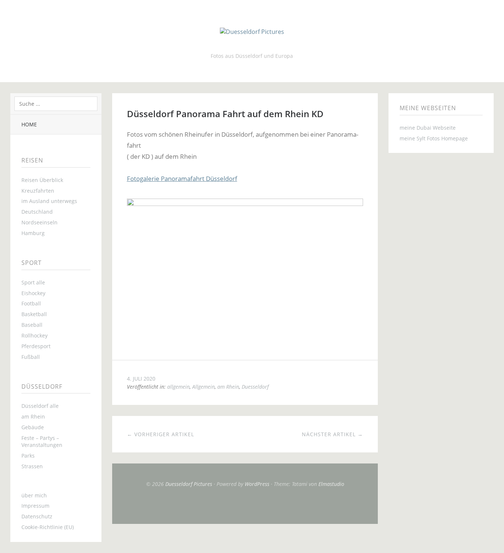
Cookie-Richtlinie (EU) (47, 527)
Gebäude (32, 427)
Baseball (31, 324)
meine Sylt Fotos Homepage (434, 138)
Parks (28, 455)
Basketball (34, 314)
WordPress (257, 483)
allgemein (178, 386)
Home (29, 124)
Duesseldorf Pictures (188, 483)
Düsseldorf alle (40, 405)
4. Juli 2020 (141, 378)
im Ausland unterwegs (49, 200)
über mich (34, 495)
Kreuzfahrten (37, 190)
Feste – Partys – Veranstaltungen (41, 441)
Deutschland (37, 211)
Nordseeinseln (39, 222)
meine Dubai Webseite (428, 127)
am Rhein (33, 416)
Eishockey (33, 293)
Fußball (30, 356)
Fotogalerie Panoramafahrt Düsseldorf (182, 178)
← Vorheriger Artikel (160, 434)
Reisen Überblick (42, 179)
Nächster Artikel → (332, 434)
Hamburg (33, 233)
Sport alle (33, 282)
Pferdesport (36, 346)
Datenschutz (36, 516)
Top (245, 505)
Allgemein (203, 386)
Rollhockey (34, 335)
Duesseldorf (255, 386)
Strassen (32, 466)
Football (31, 303)
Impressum (35, 505)
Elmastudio (331, 483)
